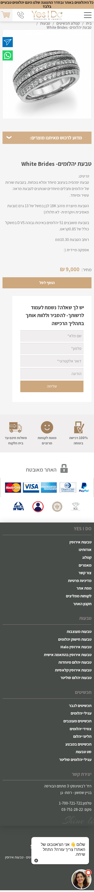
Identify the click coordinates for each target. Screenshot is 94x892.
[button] (81, 879)
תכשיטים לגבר (80, 705)
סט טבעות (83, 751)
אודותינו (85, 549)
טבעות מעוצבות (79, 631)
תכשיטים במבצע (78, 744)
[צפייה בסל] (6, 14)
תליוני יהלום (82, 736)
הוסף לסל (47, 282)
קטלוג (86, 557)
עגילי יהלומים (81, 713)
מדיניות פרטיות (79, 580)
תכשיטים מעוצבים (77, 721)
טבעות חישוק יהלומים (74, 639)
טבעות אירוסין (80, 542)
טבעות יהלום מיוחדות (74, 662)
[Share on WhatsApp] (8, 55)
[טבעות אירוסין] (47, 15)
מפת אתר (83, 588)
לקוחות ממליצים (78, 596)
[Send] (8, 42)
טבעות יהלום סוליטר (75, 677)
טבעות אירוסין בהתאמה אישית (67, 654)
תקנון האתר (82, 603)
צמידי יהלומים (80, 728)
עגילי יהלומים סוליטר (75, 759)
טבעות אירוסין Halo (75, 647)
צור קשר (84, 572)
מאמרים (85, 565)
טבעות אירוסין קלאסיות (73, 670)
